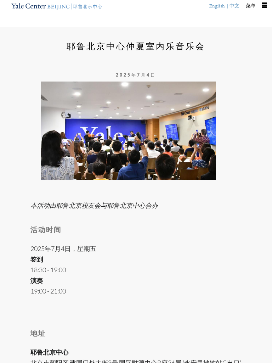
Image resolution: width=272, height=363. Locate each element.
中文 (234, 6)
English (217, 6)
